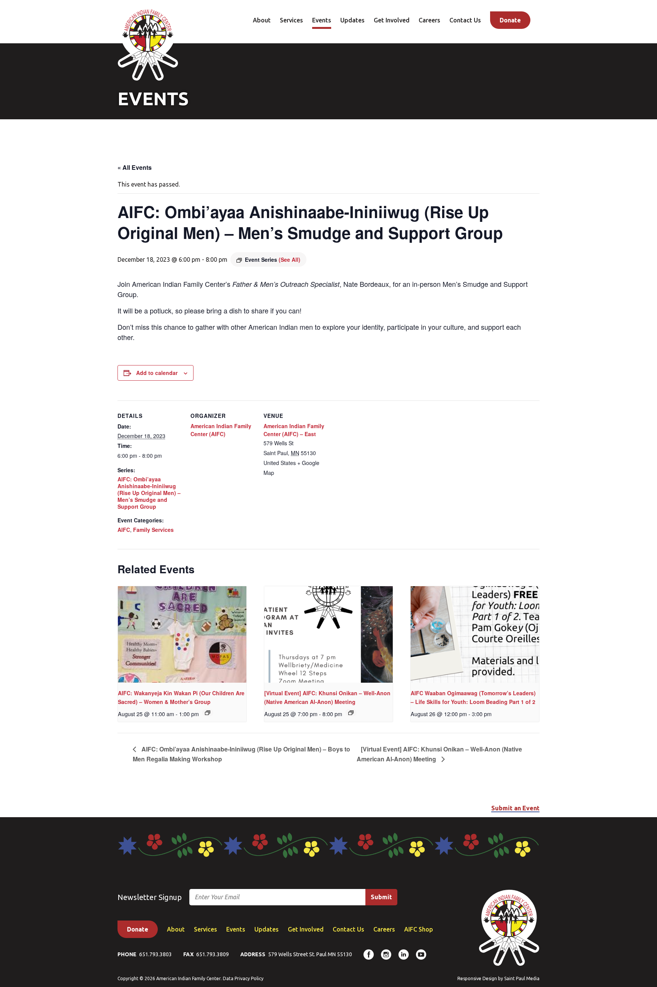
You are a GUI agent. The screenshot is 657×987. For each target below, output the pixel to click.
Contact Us (465, 20)
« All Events (134, 167)
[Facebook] (368, 954)
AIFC (123, 529)
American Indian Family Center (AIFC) (220, 430)
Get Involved (391, 20)
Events (321, 20)
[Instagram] (386, 954)
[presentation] (182, 634)
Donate (510, 20)
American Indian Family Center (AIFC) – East (293, 430)
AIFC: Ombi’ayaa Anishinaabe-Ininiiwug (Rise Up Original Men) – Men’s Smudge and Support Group (149, 493)
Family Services (153, 529)
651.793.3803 (155, 954)
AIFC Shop (418, 929)
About (262, 20)
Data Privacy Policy (243, 978)
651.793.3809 (212, 954)
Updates (352, 20)
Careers (429, 20)
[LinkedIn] (403, 954)
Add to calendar (157, 372)
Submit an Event (515, 808)
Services (291, 20)
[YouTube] (421, 954)
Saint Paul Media (522, 978)
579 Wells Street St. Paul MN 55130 (310, 954)
